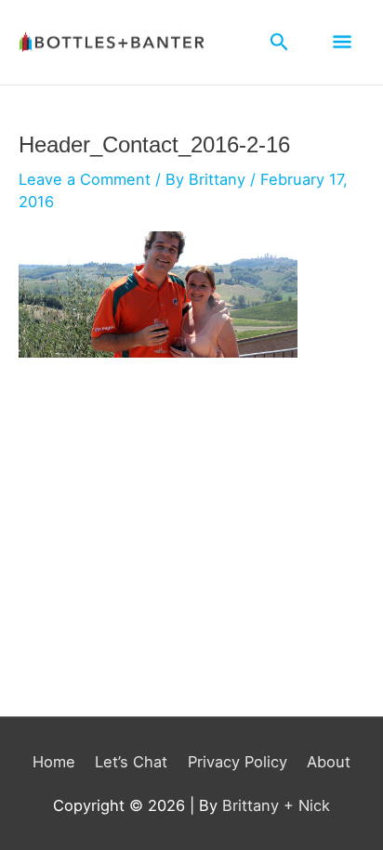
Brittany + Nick (276, 805)
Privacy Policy (237, 761)
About (328, 761)
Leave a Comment (85, 179)
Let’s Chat (131, 761)
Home (54, 761)
